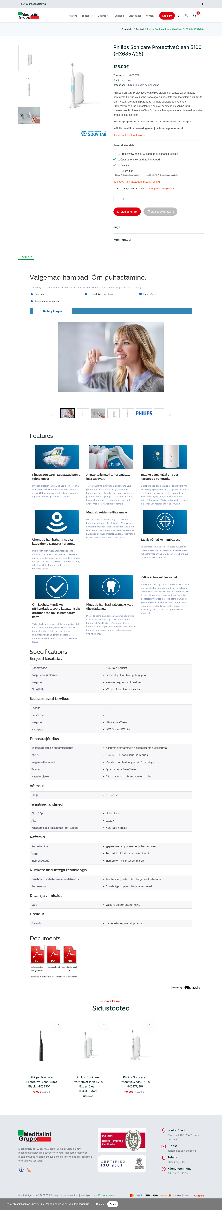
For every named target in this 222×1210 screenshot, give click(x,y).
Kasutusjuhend (53, 967)
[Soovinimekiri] (57, 1024)
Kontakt (150, 15)
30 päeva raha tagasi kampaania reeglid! (136, 181)
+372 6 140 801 (176, 1162)
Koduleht (167, 15)
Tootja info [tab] (26, 256)
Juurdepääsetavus (35, 3)
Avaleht (73, 15)
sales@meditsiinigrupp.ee (182, 1150)
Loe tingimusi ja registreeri (160, 188)
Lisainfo (102, 15)
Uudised (119, 15)
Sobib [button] (113, 1204)
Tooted (86, 15)
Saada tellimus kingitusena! (129, 135)
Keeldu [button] (100, 1204)
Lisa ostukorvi (129, 211)
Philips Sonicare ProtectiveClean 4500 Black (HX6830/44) (41, 1082)
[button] (90, 1204)
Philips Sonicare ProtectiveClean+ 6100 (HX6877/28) (134, 1082)
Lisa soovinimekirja (163, 211)
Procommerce (106, 1195)
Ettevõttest (135, 15)
